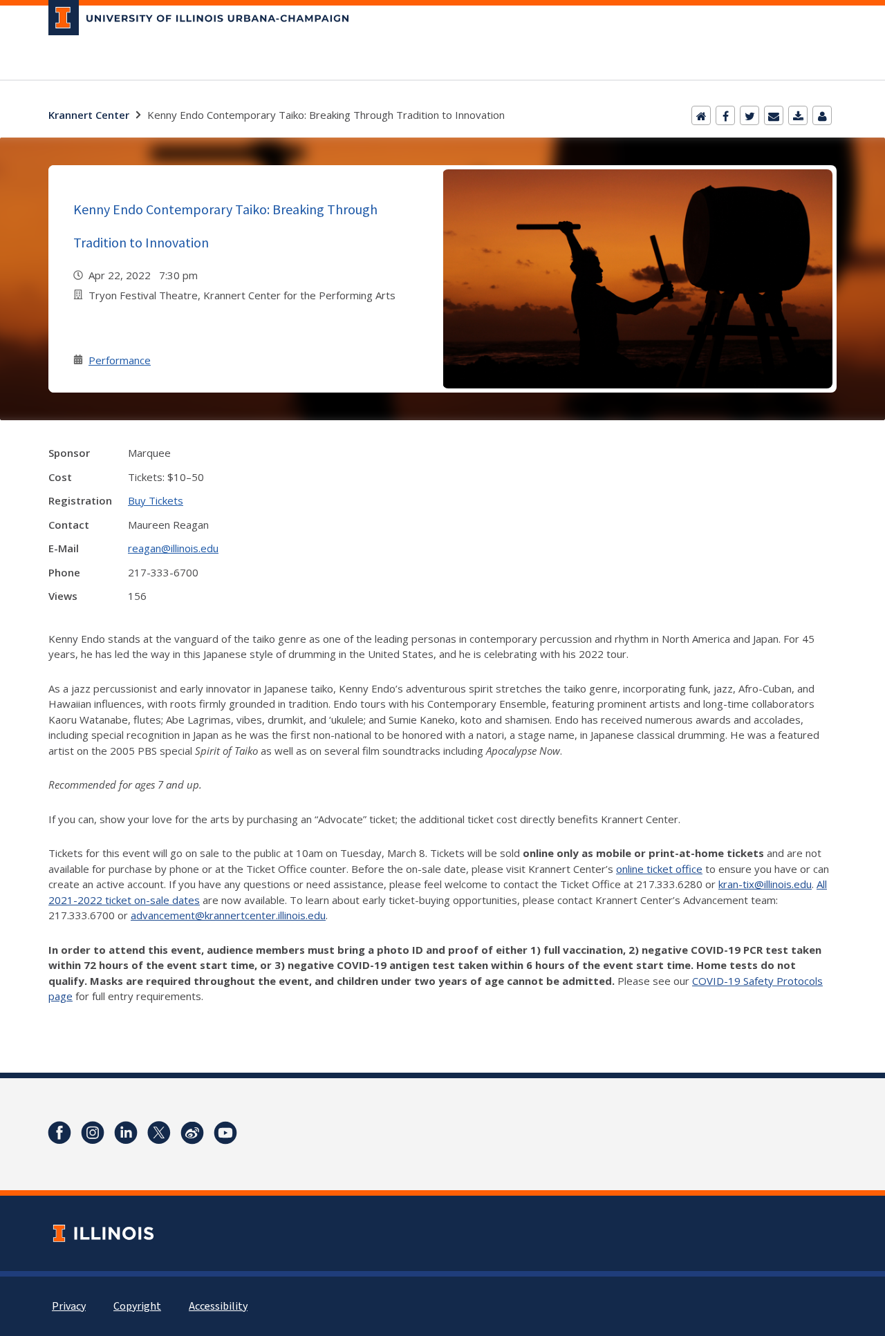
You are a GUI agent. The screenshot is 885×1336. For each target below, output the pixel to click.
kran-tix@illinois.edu (765, 884)
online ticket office (659, 869)
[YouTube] (225, 1133)
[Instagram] (92, 1133)
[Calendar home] (701, 115)
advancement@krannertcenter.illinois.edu (228, 915)
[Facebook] (725, 115)
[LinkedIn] (126, 1133)
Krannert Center (88, 115)
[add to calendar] (798, 115)
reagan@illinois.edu (173, 548)
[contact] (822, 115)
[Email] (773, 115)
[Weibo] (192, 1133)
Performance (119, 360)
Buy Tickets (155, 500)
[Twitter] (749, 115)
